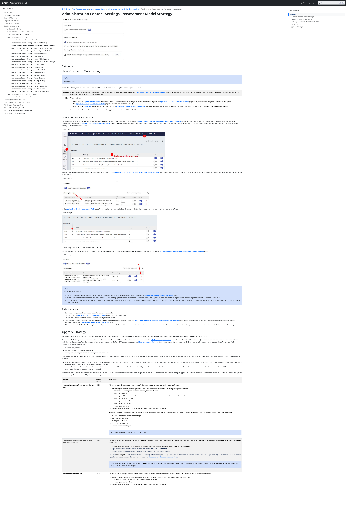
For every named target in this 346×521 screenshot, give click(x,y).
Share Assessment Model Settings (302, 17)
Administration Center (98, 9)
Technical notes (296, 24)
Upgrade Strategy (296, 27)
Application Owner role (92, 102)
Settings (293, 14)
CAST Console (66, 9)
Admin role (87, 106)
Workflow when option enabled (302, 19)
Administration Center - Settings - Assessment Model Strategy (159, 121)
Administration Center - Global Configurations (123, 9)
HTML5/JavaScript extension (161, 340)
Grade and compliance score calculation (163, 457)
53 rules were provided (146, 342)
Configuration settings (81, 9)
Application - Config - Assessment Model (151, 92)
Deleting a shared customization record (305, 22)
